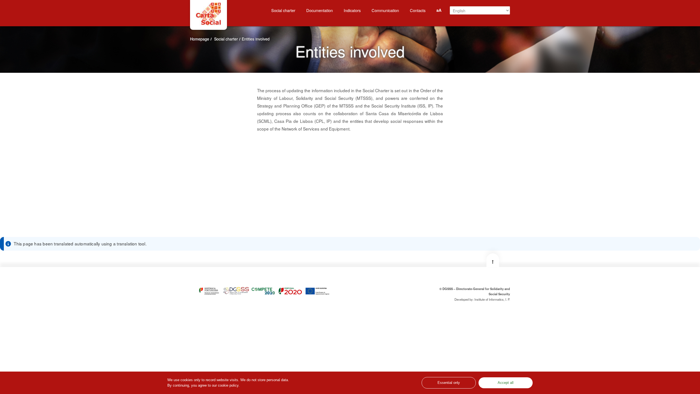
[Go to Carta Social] (208, 14)
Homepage (199, 39)
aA (439, 10)
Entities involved (256, 39)
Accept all (506, 383)
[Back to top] (492, 260)
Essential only (449, 383)
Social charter (226, 39)
